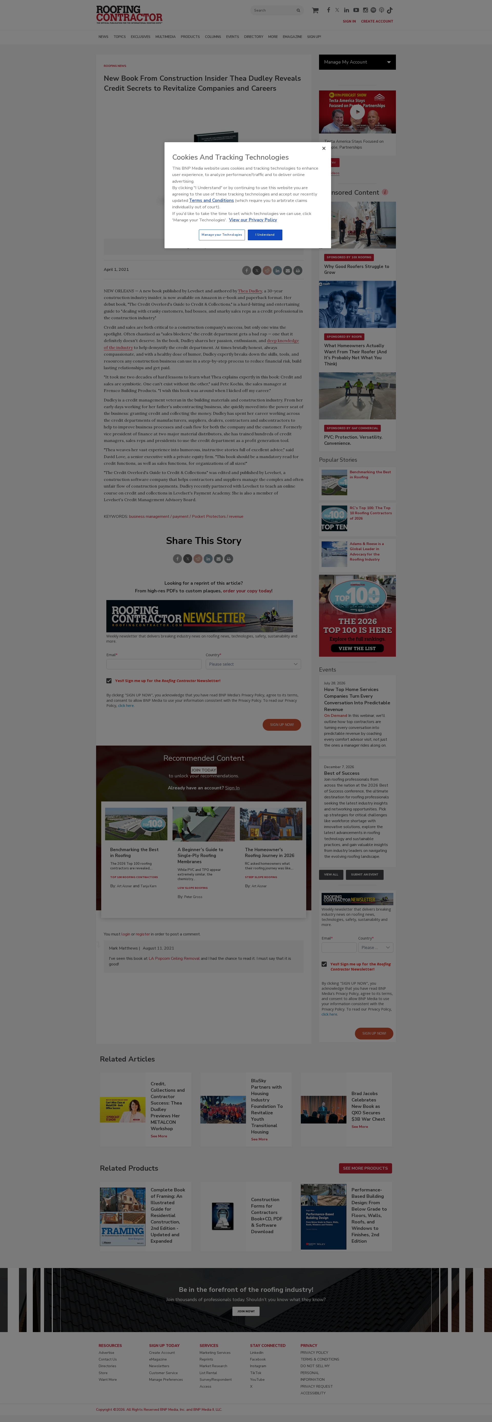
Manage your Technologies (222, 235)
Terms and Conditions (211, 200)
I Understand (265, 235)
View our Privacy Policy (253, 220)
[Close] (324, 148)
